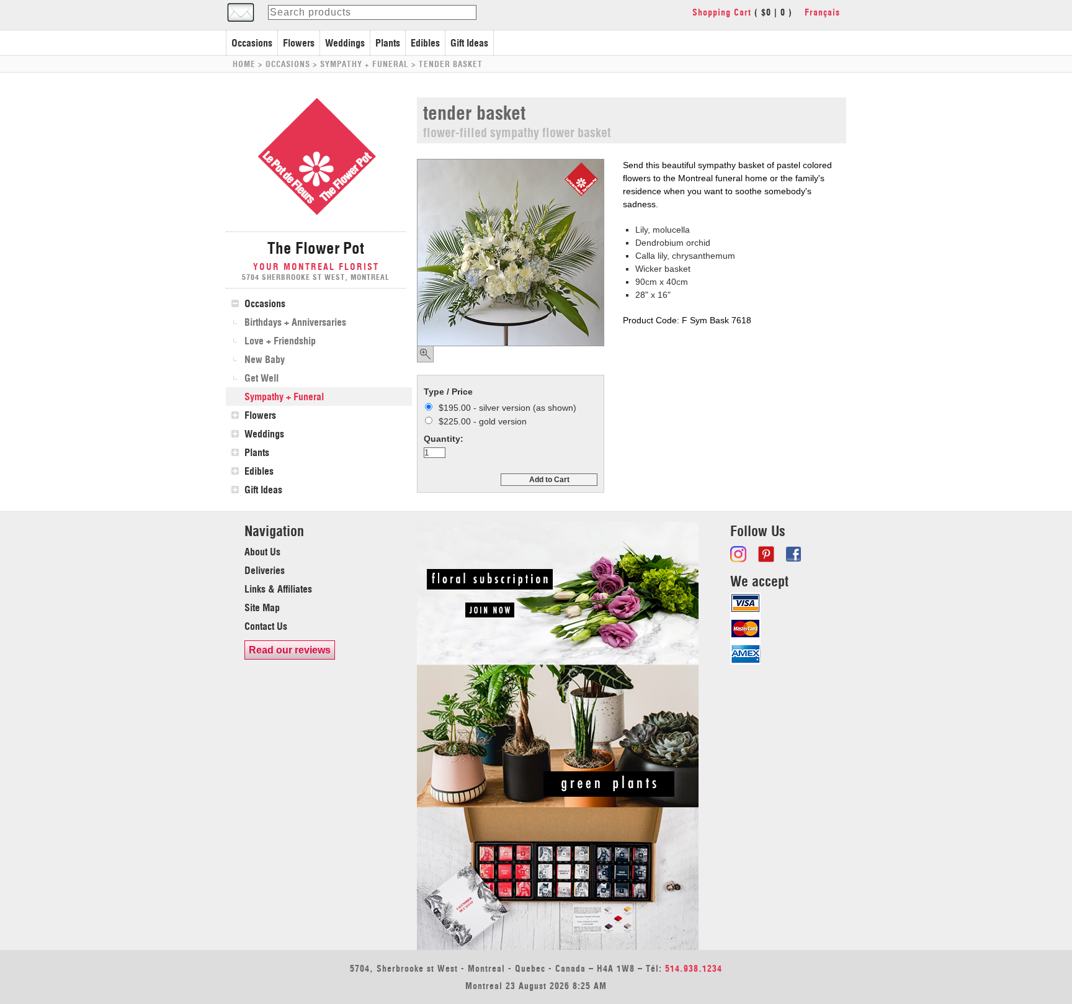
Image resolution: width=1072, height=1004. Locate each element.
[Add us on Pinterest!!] (767, 554)
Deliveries (264, 570)
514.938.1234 (693, 968)
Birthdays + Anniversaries (295, 322)
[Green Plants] (558, 804)
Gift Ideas (469, 43)
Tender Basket (451, 64)
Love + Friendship (280, 340)
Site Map (262, 607)
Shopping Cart (721, 12)
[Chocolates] (558, 947)
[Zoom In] (425, 354)
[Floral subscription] (558, 661)
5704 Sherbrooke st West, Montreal (316, 277)
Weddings (345, 43)
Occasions (251, 43)
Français (822, 12)
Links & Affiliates (278, 589)
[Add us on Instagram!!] (739, 554)
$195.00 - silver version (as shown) (507, 408)
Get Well (261, 378)
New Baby (264, 359)
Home (244, 64)
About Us (262, 551)
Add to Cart (549, 479)
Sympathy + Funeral (364, 64)
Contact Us (265, 626)
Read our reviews (290, 650)
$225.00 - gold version (483, 421)
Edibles (425, 43)
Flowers (299, 43)
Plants (387, 43)
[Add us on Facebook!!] (795, 554)
